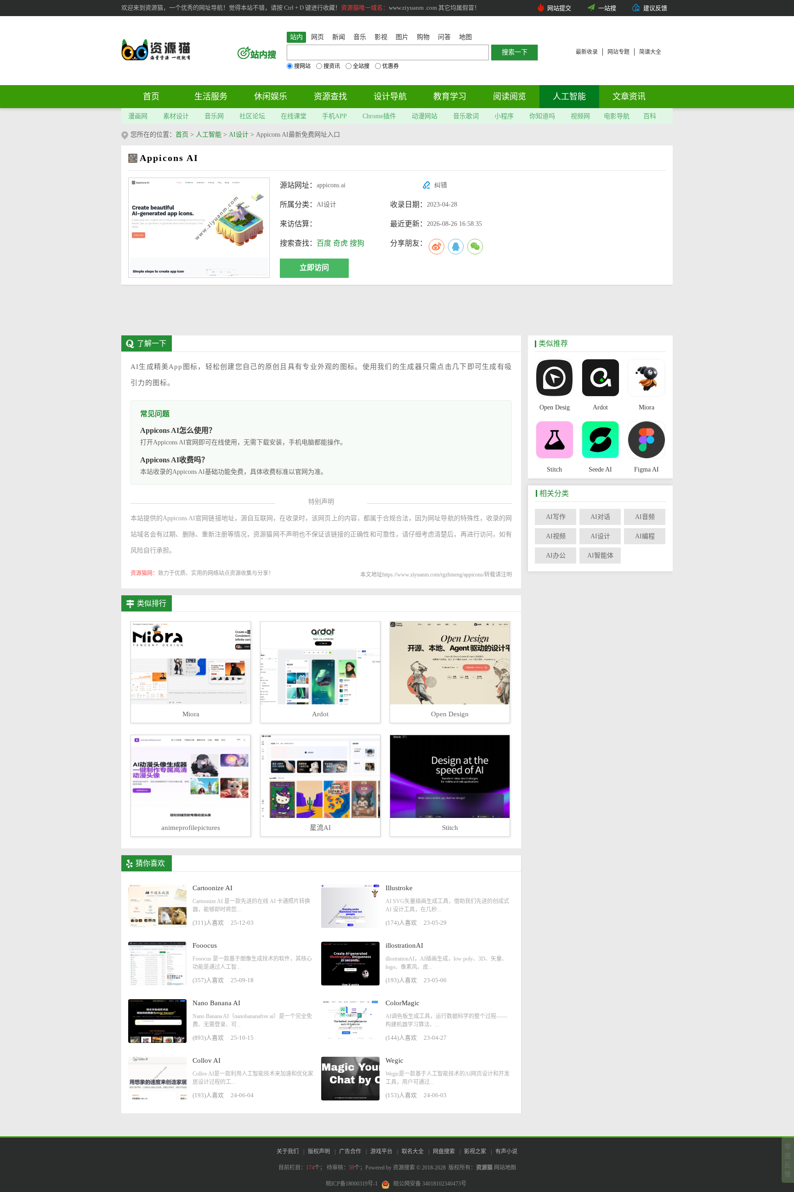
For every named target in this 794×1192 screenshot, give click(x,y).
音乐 (359, 37)
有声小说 (506, 1151)
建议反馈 (655, 8)
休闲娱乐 (270, 96)
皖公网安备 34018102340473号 (429, 1183)
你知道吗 (542, 116)
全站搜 (361, 66)
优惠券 (390, 66)
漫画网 (137, 116)
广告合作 (350, 1151)
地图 (465, 37)
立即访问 (314, 267)
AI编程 (645, 536)
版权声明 (319, 1151)
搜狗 (357, 243)
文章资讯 (629, 96)
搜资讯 (331, 66)
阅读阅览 (509, 96)
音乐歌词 (466, 116)
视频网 (580, 116)
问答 (444, 37)
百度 (324, 243)
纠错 (440, 185)
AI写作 (556, 516)
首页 (151, 96)
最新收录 (587, 52)
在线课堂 (293, 116)
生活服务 (210, 96)
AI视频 (556, 536)
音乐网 (214, 116)
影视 (380, 37)
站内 (296, 37)
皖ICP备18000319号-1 (352, 1183)
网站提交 (559, 8)
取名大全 (413, 1151)
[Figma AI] (646, 441)
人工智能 (569, 96)
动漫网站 (424, 116)
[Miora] (646, 378)
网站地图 (505, 1167)
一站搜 (607, 8)
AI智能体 (600, 555)
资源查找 (330, 96)
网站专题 (618, 52)
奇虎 (340, 243)
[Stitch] (554, 441)
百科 (649, 116)
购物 (423, 37)
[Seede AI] (600, 441)
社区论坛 (252, 116)
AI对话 (600, 516)
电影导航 (617, 116)
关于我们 (288, 1151)
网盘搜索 (444, 1151)
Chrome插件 (379, 116)
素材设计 (176, 116)
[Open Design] (554, 378)
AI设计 (239, 134)
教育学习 (449, 96)
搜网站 (302, 66)
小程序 (504, 116)
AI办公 (556, 555)
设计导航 (390, 96)
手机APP (334, 116)
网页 (317, 37)
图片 (402, 37)
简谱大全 (650, 52)
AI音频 (645, 516)
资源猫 (484, 1167)
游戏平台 (381, 1151)
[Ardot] (600, 378)
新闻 (338, 37)
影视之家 (475, 1151)
